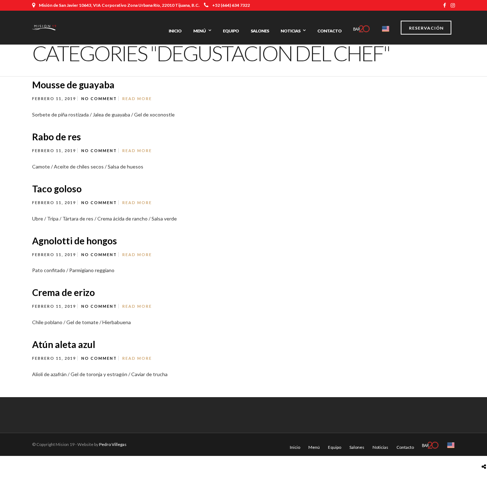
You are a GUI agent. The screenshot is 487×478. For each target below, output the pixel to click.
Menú (199, 30)
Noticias (290, 30)
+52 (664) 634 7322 (231, 5)
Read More (137, 98)
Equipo (231, 30)
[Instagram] (453, 5)
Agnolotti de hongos (74, 240)
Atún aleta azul (63, 344)
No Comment (99, 98)
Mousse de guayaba (73, 84)
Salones (260, 30)
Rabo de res (56, 136)
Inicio (175, 30)
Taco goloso (57, 188)
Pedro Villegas (113, 444)
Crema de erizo (63, 292)
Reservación (426, 28)
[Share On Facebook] (485, 450)
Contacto (329, 30)
